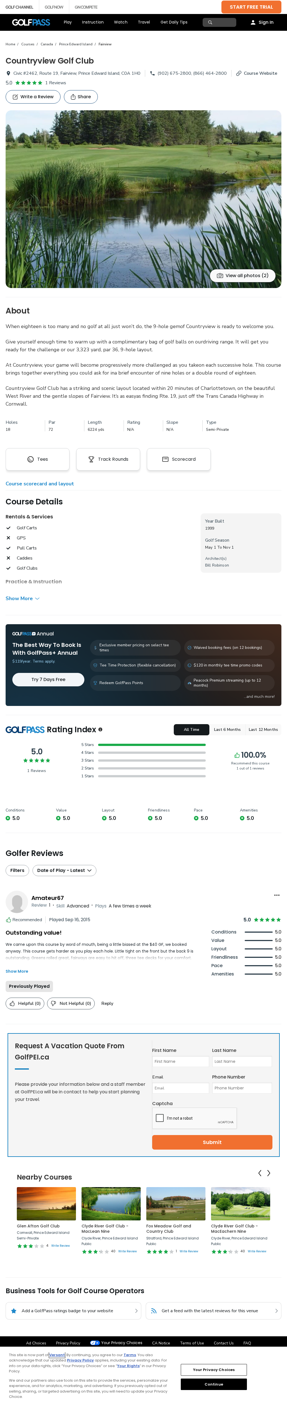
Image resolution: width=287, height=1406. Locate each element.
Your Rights (128, 1365)
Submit (212, 1142)
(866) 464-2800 (210, 73)
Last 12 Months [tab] (263, 729)
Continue (214, 1384)
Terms (130, 1355)
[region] (143, 1376)
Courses (27, 44)
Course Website (260, 73)
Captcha (162, 1103)
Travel (144, 22)
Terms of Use (192, 1343)
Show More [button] (19, 598)
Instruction (93, 22)
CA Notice (161, 1343)
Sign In (266, 22)
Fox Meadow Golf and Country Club (168, 1228)
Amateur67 (47, 898)
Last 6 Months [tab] (227, 729)
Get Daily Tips (174, 22)
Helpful (29, 1003)
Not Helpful (75, 1003)
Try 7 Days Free (48, 679)
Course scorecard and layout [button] (40, 483)
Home (10, 44)
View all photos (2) (247, 275)
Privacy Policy (68, 1343)
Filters (17, 870)
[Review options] (276, 895)
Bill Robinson (217, 565)
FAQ (247, 1343)
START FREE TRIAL (251, 6)
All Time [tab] (191, 729)
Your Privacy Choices (121, 1343)
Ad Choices (36, 1343)
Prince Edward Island (75, 44)
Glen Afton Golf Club (38, 1226)
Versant (57, 1355)
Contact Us (224, 1343)
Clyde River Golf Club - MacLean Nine (105, 1228)
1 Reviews (55, 83)
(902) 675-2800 (174, 73)
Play (68, 22)
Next (269, 1173)
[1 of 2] (143, 199)
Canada (47, 44)
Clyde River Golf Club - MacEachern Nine (234, 1228)
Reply (107, 1003)
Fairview (105, 44)
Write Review (60, 1246)
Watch (121, 22)
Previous (260, 1173)
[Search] (211, 22)
